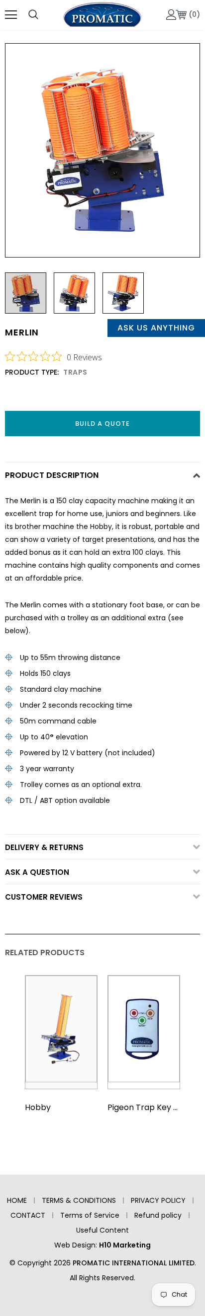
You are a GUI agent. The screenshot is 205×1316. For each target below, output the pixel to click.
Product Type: (32, 372)
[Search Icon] (33, 15)
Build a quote (102, 423)
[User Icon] (171, 14)
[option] (102, 150)
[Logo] (102, 14)
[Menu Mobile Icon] (11, 15)
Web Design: (102, 1245)
